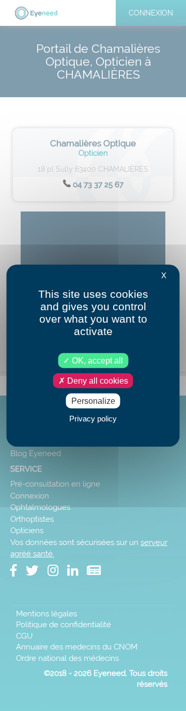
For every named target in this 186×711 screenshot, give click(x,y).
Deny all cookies (96, 380)
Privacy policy (93, 418)
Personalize (93, 401)
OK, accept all (96, 360)
